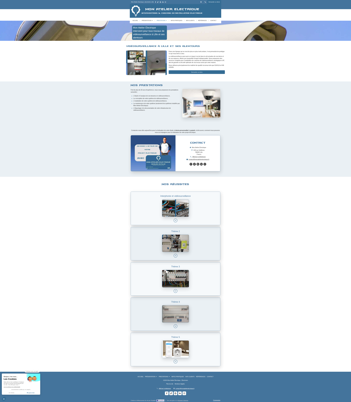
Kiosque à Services (183, 400)
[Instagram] (165, 2)
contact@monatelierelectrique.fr (199, 159)
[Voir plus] (175, 220)
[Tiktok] (157, 2)
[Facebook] (155, 2)
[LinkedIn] (163, 2)
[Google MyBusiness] (160, 2)
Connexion (216, 400)
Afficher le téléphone (199, 157)
